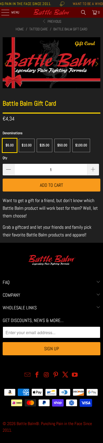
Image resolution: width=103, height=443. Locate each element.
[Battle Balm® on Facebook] (37, 375)
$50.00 (62, 145)
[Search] (83, 12)
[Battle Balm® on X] (65, 375)
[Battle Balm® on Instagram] (46, 375)
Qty (5, 158)
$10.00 (27, 145)
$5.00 (10, 145)
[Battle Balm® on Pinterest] (56, 375)
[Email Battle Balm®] (28, 375)
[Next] (96, 64)
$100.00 (81, 145)
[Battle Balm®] (51, 12)
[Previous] (6, 64)
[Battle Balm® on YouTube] (75, 375)
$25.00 (44, 145)
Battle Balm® (28, 423)
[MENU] (2, 12)
